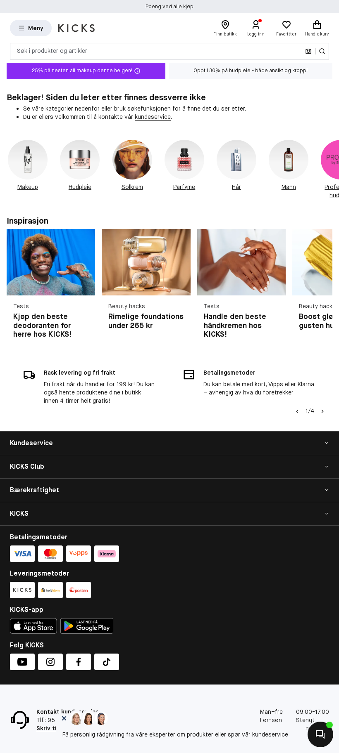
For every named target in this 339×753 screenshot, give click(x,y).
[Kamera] (308, 51)
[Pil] (329, 169)
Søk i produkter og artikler (52, 50)
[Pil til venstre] (297, 411)
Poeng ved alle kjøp (169, 6)
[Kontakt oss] (320, 734)
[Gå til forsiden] (76, 28)
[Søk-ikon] (322, 51)
